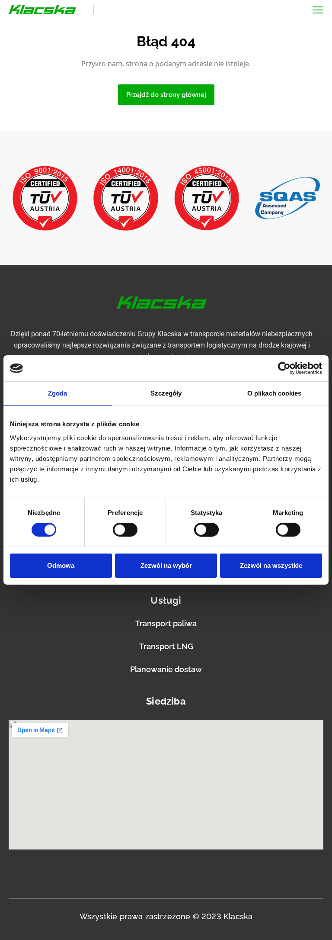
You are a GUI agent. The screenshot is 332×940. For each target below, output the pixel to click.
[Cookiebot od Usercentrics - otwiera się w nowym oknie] (284, 368)
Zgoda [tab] (57, 393)
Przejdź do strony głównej (166, 95)
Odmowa (60, 565)
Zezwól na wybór (166, 565)
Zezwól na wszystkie (271, 565)
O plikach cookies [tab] (274, 393)
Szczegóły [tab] (166, 393)
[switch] (125, 530)
